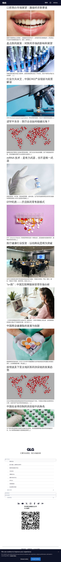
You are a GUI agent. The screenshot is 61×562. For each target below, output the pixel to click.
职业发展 (7, 495)
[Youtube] (23, 504)
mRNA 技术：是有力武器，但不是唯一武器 (30, 159)
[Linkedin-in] (19, 504)
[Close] (58, 551)
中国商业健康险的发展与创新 (23, 326)
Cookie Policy (13, 556)
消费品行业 (12, 474)
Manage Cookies (24, 559)
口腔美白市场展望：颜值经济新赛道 (27, 7)
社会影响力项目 (13, 487)
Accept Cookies (35, 559)
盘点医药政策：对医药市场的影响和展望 (29, 43)
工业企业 (11, 471)
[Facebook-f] (34, 504)
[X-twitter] (27, 504)
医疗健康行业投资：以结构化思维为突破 (29, 243)
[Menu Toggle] (55, 2)
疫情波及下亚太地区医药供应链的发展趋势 (29, 368)
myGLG (11, 480)
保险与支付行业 (13, 477)
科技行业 (11, 461)
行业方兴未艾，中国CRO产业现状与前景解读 (30, 80)
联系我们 (7, 493)
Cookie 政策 (37, 549)
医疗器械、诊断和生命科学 (15, 464)
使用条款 (30, 549)
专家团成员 (12, 483)
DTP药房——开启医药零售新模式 (26, 202)
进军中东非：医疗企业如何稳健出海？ (28, 121)
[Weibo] (38, 504)
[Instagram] (30, 504)
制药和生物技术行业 (14, 468)
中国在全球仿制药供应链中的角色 (26, 406)
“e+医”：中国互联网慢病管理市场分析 (28, 284)
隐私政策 (23, 549)
